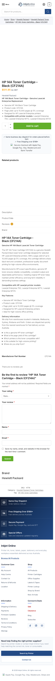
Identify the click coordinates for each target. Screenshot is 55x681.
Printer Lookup (33, 587)
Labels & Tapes (34, 582)
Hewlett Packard (9, 95)
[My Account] (43, 4)
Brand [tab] (4, 230)
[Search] (48, 11)
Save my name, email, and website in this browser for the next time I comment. (27, 450)
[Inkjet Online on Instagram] (36, 625)
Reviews (4, 619)
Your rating (8, 391)
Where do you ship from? (14, 344)
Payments (5, 611)
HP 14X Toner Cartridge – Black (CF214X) (45, 176)
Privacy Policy (6, 627)
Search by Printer (27, 653)
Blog (29, 615)
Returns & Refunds (8, 582)
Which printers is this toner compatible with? (22, 338)
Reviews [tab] (7, 224)
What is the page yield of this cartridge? (20, 335)
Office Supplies (34, 578)
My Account (6, 570)
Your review (8, 402)
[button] (49, 4)
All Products (32, 570)
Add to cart (32, 126)
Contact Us (5, 578)
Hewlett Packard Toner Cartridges (30, 490)
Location (4, 587)
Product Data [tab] (7, 218)
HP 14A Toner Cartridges (28, 493)
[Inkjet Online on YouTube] (42, 625)
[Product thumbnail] (21, 183)
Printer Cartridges (35, 574)
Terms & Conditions (9, 623)
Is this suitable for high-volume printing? (20, 341)
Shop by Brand (34, 591)
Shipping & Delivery (8, 607)
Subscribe (32, 620)
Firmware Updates (8, 615)
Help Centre (6, 574)
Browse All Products (10, 558)
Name (5, 427)
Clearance (32, 611)
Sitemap (4, 631)
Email (5, 438)
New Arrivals (33, 595)
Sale (29, 607)
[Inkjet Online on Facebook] (30, 625)
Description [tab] (7, 212)
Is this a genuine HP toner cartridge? (19, 333)
